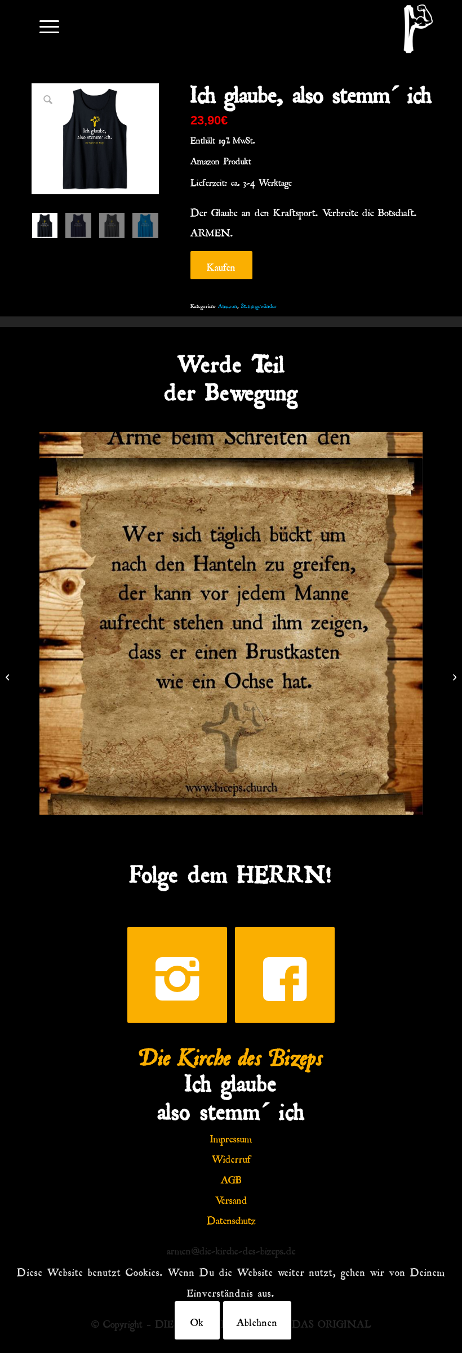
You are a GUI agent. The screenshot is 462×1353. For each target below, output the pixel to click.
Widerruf (231, 1157)
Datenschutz (231, 1218)
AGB (231, 1178)
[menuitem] (43, 26)
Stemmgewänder (259, 305)
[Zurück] (65, 623)
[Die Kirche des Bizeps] (8, 677)
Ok (197, 1320)
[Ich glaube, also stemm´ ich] (453, 677)
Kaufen (221, 265)
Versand (231, 1198)
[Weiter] (397, 623)
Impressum (231, 1136)
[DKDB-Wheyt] (418, 28)
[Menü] (43, 26)
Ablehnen (257, 1320)
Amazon (227, 305)
